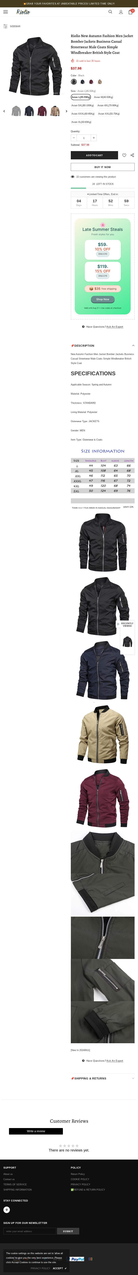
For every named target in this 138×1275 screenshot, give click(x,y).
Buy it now (103, 167)
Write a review (36, 1131)
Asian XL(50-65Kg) (81, 122)
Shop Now (102, 299)
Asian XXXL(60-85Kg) (83, 113)
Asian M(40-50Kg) (103, 97)
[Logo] (23, 12)
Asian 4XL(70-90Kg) (108, 105)
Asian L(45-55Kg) (81, 97)
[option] (35, 66)
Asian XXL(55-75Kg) (108, 113)
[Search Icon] (110, 12)
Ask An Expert (115, 326)
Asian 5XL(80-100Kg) (83, 105)
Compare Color (57, 93)
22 (77, 176)
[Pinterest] (6, 1210)
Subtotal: (75, 145)
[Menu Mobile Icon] (5, 12)
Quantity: (75, 131)
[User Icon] (121, 12)
